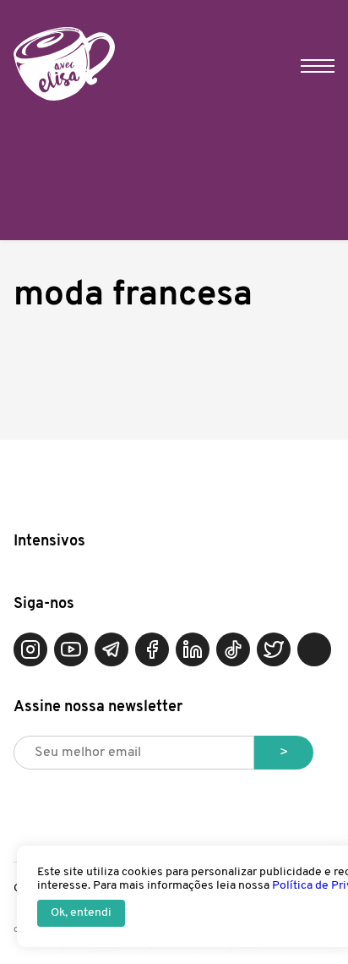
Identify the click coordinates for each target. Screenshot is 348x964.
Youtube (71, 649)
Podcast (314, 649)
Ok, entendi (81, 912)
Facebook (152, 649)
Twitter (274, 649)
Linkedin (192, 649)
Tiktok (233, 649)
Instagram (30, 649)
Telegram (111, 649)
